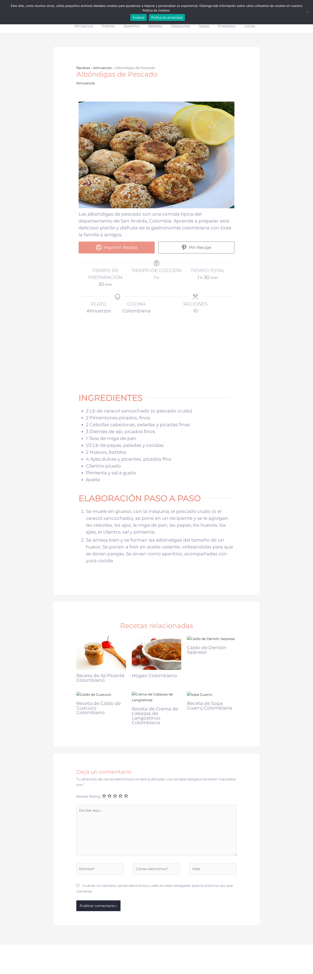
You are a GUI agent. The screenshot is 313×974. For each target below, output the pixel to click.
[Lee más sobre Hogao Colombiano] (156, 652)
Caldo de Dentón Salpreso (206, 650)
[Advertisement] (156, 350)
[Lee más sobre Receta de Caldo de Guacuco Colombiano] (93, 694)
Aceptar (138, 17)
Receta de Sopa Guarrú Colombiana (209, 706)
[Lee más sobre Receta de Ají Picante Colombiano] (101, 652)
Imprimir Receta (119, 247)
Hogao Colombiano (154, 675)
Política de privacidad (167, 17)
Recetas (83, 68)
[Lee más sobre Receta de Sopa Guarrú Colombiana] (199, 694)
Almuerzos (102, 68)
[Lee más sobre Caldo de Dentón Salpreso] (211, 638)
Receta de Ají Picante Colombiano (100, 678)
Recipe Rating (88, 796)
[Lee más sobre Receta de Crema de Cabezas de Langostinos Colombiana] (156, 697)
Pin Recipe (199, 247)
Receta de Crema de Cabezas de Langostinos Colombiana (155, 715)
